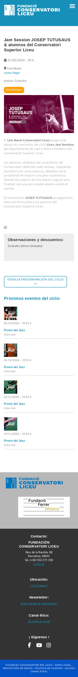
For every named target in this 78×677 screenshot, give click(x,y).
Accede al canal (39, 621)
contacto (39, 564)
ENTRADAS (14, 89)
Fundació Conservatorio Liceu (32, 11)
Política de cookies (49, 668)
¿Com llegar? (39, 585)
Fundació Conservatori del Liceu (29, 665)
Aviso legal (63, 665)
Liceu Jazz (10, 334)
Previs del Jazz (14, 330)
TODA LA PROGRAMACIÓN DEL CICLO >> (35, 281)
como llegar (12, 72)
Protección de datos (18, 668)
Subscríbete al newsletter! (39, 603)
